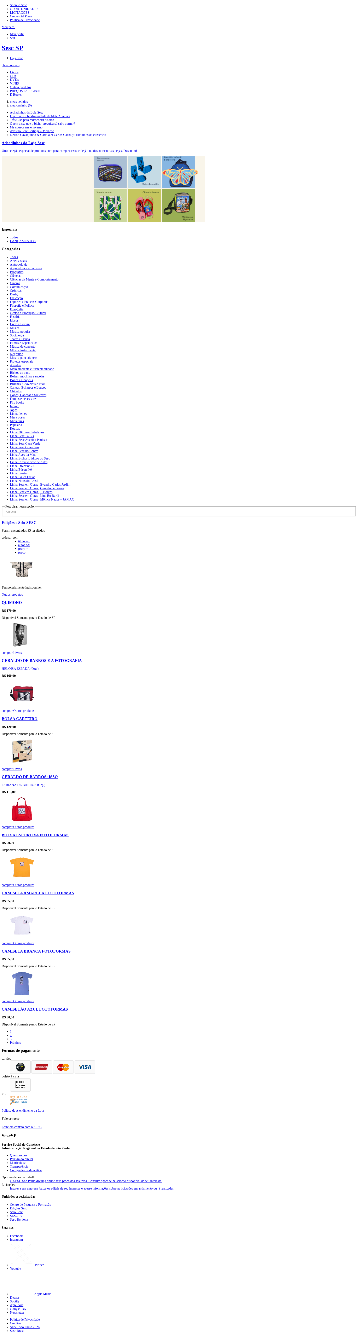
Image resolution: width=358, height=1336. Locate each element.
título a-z (24, 541)
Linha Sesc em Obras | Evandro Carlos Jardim (40, 484)
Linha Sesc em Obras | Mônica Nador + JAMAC (42, 499)
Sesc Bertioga (19, 1219)
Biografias (16, 272)
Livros (14, 72)
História (15, 316)
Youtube (15, 1268)
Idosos (14, 320)
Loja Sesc (16, 58)
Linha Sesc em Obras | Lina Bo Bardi (34, 495)
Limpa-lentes (18, 413)
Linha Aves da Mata (23, 454)
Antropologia (18, 264)
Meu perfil (17, 34)
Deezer (14, 1297)
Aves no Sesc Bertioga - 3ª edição (32, 131)
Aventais (15, 365)
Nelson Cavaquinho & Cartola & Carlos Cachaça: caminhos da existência (58, 135)
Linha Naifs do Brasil (24, 480)
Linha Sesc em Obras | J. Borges (31, 492)
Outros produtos (20, 87)
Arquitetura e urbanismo (26, 268)
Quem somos (18, 1155)
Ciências (15, 275)
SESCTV (16, 1216)
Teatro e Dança (20, 339)
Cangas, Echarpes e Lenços (28, 387)
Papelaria (16, 425)
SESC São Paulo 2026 (25, 1327)
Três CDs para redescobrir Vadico (32, 120)
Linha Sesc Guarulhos (24, 447)
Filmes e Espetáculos (23, 343)
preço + (23, 548)
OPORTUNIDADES (24, 9)
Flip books (17, 402)
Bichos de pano (20, 372)
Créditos (15, 1323)
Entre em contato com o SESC (22, 1127)
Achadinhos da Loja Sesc (26, 112)
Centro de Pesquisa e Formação (30, 1204)
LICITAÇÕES (19, 12)
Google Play (18, 1309)
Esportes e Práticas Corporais (29, 301)
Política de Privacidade (25, 20)
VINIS (14, 83)
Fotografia (16, 309)
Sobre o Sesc (18, 5)
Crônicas (16, 290)
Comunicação (19, 287)
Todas (14, 257)
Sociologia (17, 335)
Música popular (20, 331)
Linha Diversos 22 (22, 466)
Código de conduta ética (26, 1170)
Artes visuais (18, 260)
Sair (12, 38)
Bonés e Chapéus (21, 380)
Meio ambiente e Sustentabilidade (32, 369)
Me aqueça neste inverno (26, 127)
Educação (16, 298)
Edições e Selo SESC (19, 522)
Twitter (39, 1265)
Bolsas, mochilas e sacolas (27, 376)
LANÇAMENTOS (23, 241)
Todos (14, 237)
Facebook (16, 1236)
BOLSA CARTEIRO (19, 719)
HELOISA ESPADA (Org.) (20, 668)
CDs (13, 76)
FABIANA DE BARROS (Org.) (23, 785)
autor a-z (24, 545)
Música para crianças (23, 357)
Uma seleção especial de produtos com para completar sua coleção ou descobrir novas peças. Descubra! (69, 150)
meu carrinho (21, 105)
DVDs (14, 79)
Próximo (15, 1042)
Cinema (15, 283)
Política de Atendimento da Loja (23, 1110)
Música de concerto (22, 346)
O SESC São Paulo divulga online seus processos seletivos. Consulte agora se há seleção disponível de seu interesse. (86, 1181)
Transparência (19, 1166)
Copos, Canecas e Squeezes (28, 395)
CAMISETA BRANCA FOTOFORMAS (36, 951)
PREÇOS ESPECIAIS (25, 91)
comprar (7, 652)
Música (14, 328)
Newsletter (17, 1312)
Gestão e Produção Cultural (28, 313)
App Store (16, 1305)
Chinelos (16, 391)
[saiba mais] (22, 580)
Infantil (14, 406)
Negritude (16, 354)
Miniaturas (17, 421)
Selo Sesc (16, 1212)
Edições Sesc (18, 1208)
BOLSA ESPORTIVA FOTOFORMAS (35, 835)
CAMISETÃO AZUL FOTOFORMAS (35, 1009)
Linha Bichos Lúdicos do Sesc (30, 458)
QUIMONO (12, 602)
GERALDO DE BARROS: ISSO (30, 777)
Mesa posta (17, 417)
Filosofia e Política (22, 305)
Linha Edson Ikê (21, 469)
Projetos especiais (21, 361)
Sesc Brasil (17, 1330)
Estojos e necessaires (23, 398)
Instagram (16, 1239)
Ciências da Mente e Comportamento (34, 279)
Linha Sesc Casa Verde (25, 443)
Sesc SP (12, 48)
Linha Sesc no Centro (24, 451)
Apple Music (42, 1294)
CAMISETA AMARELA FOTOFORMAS (38, 893)
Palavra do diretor (21, 1159)
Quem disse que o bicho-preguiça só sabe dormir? (42, 123)
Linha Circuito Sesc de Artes (28, 462)
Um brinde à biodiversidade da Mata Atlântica (40, 116)
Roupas (15, 428)
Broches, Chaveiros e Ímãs (27, 384)
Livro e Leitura (20, 324)
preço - (22, 552)
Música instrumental (23, 350)
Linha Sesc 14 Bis (22, 436)
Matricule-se (18, 1162)
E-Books (16, 94)
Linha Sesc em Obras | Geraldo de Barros (37, 488)
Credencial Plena (21, 16)
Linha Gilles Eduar (22, 477)
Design (14, 294)
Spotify (14, 1301)
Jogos (13, 410)
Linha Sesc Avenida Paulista (28, 439)
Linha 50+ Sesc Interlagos (27, 432)
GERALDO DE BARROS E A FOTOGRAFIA (42, 660)
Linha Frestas (19, 473)
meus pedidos (19, 101)
